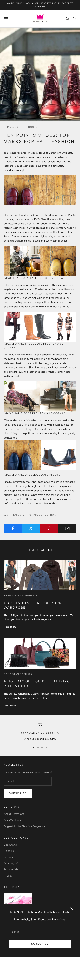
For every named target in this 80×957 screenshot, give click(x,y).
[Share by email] (67, 528)
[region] (40, 732)
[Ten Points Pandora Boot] (40, 190)
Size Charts (10, 845)
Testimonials (11, 869)
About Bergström (14, 814)
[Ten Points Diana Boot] (40, 326)
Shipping (9, 851)
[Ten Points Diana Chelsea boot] (40, 454)
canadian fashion (18, 674)
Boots (33, 127)
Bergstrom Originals (21, 595)
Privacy (8, 875)
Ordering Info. (12, 863)
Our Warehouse (13, 820)
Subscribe (40, 943)
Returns (8, 857)
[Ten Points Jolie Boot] (40, 396)
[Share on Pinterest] (49, 528)
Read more (10, 627)
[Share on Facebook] (13, 528)
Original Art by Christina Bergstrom (24, 826)
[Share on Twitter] (31, 528)
